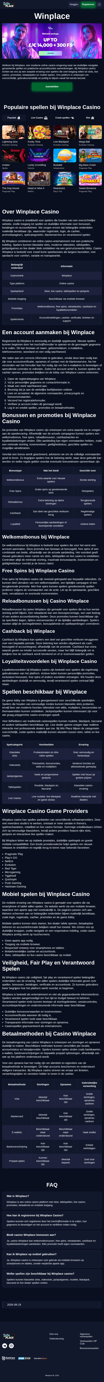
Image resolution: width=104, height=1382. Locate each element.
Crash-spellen (62, 118)
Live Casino (37, 118)
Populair (11, 118)
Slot (88, 118)
